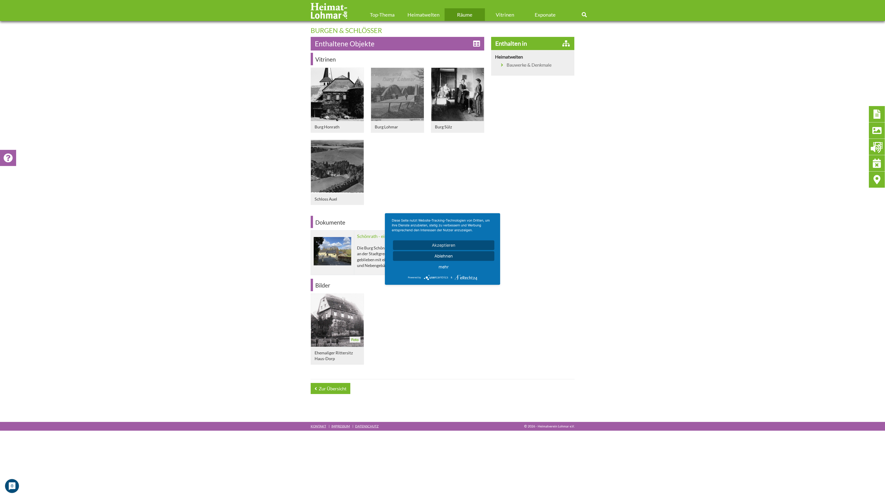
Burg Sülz (443, 126)
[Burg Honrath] (337, 94)
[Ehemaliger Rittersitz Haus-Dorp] (337, 320)
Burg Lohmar (386, 126)
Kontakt (318, 426)
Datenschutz (367, 426)
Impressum (340, 426)
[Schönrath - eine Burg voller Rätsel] (332, 251)
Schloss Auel (326, 199)
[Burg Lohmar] (397, 94)
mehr (444, 266)
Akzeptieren (443, 245)
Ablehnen (443, 256)
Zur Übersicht (332, 388)
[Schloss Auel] (337, 166)
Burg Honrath (327, 126)
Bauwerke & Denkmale (529, 65)
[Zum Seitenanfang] (856, 477)
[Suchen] (584, 14)
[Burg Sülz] (457, 94)
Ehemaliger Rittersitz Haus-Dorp (334, 355)
